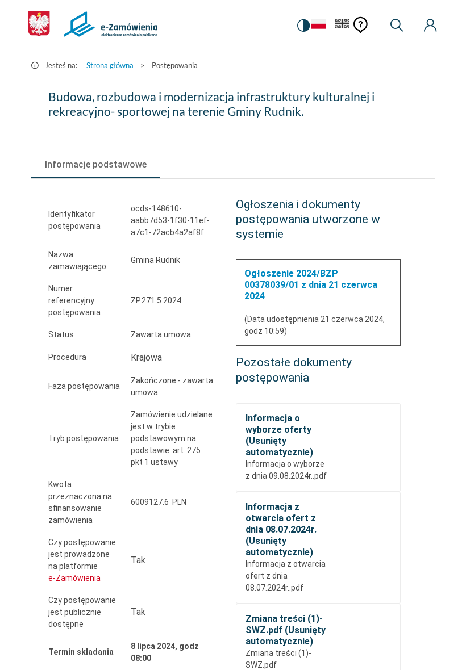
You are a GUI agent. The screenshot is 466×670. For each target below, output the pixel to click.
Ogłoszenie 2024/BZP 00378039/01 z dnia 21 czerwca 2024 (310, 285)
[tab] (95, 164)
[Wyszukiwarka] (396, 25)
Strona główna (110, 65)
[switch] (303, 25)
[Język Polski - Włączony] (318, 26)
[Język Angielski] (342, 26)
